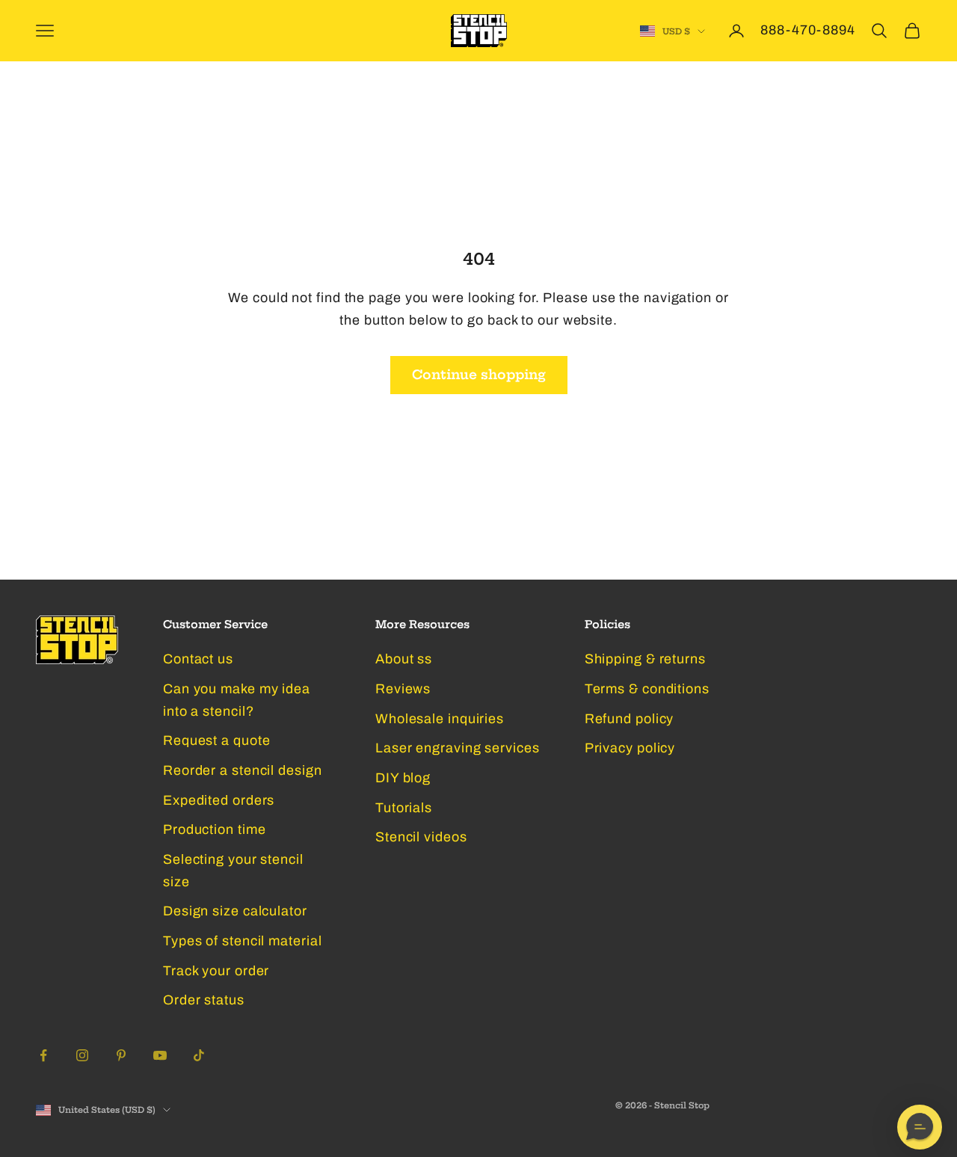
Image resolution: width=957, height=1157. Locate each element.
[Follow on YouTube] (160, 1055)
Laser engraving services (457, 747)
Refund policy (629, 718)
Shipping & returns (645, 658)
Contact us (198, 658)
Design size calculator (235, 910)
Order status (203, 999)
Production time (214, 829)
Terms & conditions (647, 688)
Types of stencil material (242, 940)
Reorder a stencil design (242, 770)
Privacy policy (630, 747)
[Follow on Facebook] (43, 1055)
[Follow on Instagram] (82, 1055)
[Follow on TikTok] (198, 1055)
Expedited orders (218, 800)
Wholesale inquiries (439, 718)
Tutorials (403, 807)
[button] (919, 1127)
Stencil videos (421, 836)
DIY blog (403, 777)
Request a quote (217, 740)
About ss (403, 658)
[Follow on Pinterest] (121, 1055)
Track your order (216, 970)
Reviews (403, 688)
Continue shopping (479, 374)
